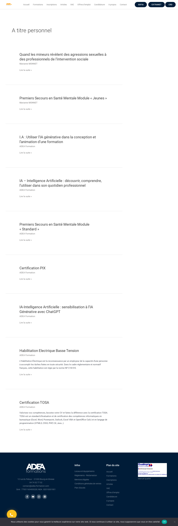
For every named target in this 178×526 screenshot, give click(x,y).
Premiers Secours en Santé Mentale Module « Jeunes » (63, 98)
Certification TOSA (34, 402)
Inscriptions (52, 4)
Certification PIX (32, 268)
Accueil (26, 4)
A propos (112, 4)
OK (164, 522)
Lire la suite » (25, 70)
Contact (123, 4)
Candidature (99, 4)
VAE (72, 4)
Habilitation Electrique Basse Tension (49, 351)
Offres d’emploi (84, 4)
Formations (38, 4)
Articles (63, 4)
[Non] (174, 521)
